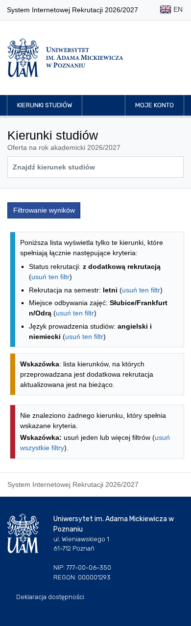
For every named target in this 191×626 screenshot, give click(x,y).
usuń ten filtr (50, 277)
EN (177, 9)
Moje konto (154, 105)
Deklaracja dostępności (50, 597)
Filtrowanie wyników (44, 210)
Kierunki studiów (44, 105)
